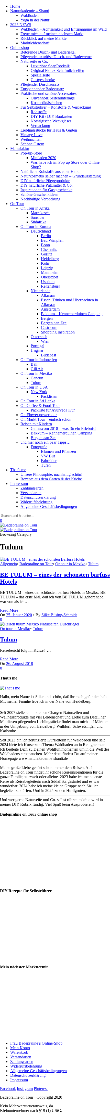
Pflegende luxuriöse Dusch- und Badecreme (56, 57)
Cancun (37, 378)
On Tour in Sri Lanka (37, 401)
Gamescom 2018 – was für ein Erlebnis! (63, 428)
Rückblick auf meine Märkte (43, 38)
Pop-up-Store (31, 153)
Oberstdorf (49, 277)
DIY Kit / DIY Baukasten (51, 116)
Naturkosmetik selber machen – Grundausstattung (60, 176)
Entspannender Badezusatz (42, 89)
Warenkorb (19, 1052)
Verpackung (40, 125)
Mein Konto (20, 1048)
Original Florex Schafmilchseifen (57, 70)
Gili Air (37, 369)
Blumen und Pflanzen (58, 451)
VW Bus (48, 456)
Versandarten (30, 493)
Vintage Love (31, 135)
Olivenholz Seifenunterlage (53, 98)
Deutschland (41, 231)
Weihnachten (30, 139)
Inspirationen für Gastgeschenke (46, 190)
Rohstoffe (39, 112)
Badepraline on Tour (36, 564)
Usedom (47, 281)
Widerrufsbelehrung (36, 502)
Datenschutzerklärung (38, 497)
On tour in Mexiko (70, 564)
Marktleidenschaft (34, 43)
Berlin (46, 236)
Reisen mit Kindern (36, 424)
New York (39, 392)
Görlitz (46, 254)
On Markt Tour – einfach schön (45, 419)
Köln (45, 263)
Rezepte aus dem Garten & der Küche (51, 479)
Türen (46, 465)
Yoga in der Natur (34, 20)
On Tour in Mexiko (36, 373)
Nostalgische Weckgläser (51, 121)
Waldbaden (29, 15)
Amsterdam (50, 309)
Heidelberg (50, 258)
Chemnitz (49, 249)
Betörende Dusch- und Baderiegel (47, 52)
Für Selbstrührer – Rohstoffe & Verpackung (55, 107)
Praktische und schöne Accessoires (48, 93)
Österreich (39, 337)
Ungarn (37, 350)
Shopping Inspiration (58, 332)
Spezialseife (40, 75)
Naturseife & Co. (34, 61)
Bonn (45, 245)
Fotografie (39, 447)
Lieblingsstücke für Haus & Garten (48, 130)
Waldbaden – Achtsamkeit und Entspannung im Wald (63, 29)
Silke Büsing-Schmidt (59, 615)
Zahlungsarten (31, 488)
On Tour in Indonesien (38, 359)
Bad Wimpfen (52, 240)
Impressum (19, 483)
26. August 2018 (19, 663)
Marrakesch (40, 213)
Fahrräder (49, 460)
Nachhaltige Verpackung (40, 199)
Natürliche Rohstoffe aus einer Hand (50, 171)
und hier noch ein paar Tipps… (45, 442)
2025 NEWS (20, 24)
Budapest (48, 355)
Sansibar (38, 217)
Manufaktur (19, 148)
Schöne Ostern (32, 144)
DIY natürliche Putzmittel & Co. (46, 185)
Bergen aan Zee (54, 323)
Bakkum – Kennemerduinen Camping (72, 314)
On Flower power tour (38, 415)
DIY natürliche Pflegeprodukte (45, 180)
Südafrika (38, 222)
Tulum (36, 382)
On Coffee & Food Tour (40, 405)
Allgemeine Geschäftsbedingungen (48, 506)
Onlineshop (19, 47)
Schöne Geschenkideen (39, 194)
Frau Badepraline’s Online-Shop (36, 1043)
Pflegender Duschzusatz (39, 84)
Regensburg (50, 286)
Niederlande (40, 291)
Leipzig (47, 268)
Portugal (37, 346)
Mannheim (49, 272)
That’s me (18, 470)
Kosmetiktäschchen (46, 102)
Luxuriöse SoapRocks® (50, 66)
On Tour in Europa (35, 226)
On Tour (17, 203)
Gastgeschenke (43, 80)
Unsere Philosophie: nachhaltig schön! (51, 474)
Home (15, 6)
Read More (9, 610)
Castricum (49, 327)
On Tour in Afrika (35, 208)
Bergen (47, 318)
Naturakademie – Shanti (29, 11)
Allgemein (8, 564)
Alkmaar (48, 295)
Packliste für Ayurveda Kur (53, 410)
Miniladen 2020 (43, 158)
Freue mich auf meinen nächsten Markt (51, 34)
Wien (45, 341)
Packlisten (49, 396)
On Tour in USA (34, 387)
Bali (34, 364)
